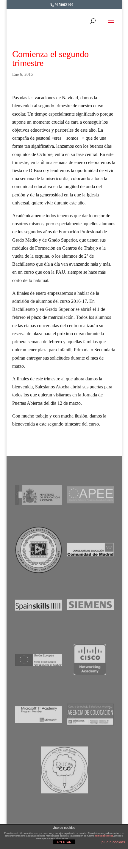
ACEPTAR (64, 842)
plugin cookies (113, 842)
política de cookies (104, 835)
